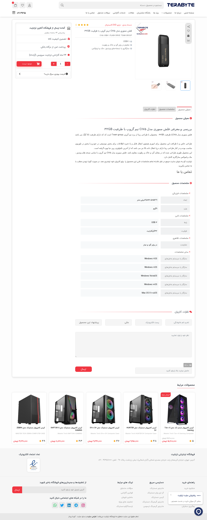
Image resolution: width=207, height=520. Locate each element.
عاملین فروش (127, 497)
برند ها (156, 13)
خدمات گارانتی (119, 13)
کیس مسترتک (157, 497)
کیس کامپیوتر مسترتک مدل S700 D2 (104, 427)
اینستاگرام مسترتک (124, 506)
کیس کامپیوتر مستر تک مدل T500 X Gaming (179, 429)
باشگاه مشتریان (143, 13)
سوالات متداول (103, 13)
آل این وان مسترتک (155, 492)
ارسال (17, 490)
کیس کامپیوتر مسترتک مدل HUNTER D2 (141, 429)
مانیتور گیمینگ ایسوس (153, 506)
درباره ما (177, 13)
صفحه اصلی (189, 13)
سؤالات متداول (126, 488)
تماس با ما (90, 13)
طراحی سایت (91, 516)
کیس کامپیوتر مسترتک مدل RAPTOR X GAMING (66, 429)
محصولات (167, 13)
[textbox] (111, 5)
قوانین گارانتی (127, 492)
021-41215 (21, 13)
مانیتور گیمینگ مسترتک (153, 501)
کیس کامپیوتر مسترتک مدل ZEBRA (31, 427)
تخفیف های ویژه (126, 501)
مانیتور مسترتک (157, 488)
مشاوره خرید (189, 488)
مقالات (131, 13)
